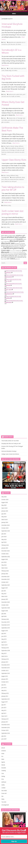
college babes (6, 241)
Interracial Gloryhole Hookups (12, 25)
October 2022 (4, 553)
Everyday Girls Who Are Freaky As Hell (11, 443)
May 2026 (3, 496)
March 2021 (4, 596)
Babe (4, 146)
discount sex (7, 243)
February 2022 (5, 571)
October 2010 (4, 730)
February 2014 (5, 659)
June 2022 (3, 562)
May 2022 (3, 565)
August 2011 (4, 702)
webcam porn (13, 257)
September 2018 (5, 650)
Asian (2, 753)
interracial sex (13, 250)
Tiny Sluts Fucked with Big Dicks (13, 77)
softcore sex (12, 256)
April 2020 (3, 616)
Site (2, 796)
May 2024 (3, 516)
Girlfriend (21, 146)
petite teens (19, 94)
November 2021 (5, 579)
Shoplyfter (16, 254)
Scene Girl (3, 793)
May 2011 (3, 710)
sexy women (5, 254)
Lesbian (3, 787)
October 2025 (4, 499)
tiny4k (12, 96)
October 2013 (4, 670)
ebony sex (7, 179)
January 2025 (4, 511)
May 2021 (3, 593)
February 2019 (5, 647)
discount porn (16, 241)
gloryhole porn (12, 42)
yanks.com (17, 258)
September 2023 (5, 531)
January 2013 (4, 679)
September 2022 (5, 556)
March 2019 (4, 645)
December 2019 (5, 622)
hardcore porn (17, 68)
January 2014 (4, 662)
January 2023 (4, 548)
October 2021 (4, 582)
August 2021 (4, 588)
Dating (16, 146)
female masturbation (15, 245)
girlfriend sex (11, 246)
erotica (23, 243)
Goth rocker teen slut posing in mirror (12, 212)
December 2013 (5, 665)
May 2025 (3, 505)
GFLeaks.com (18, 150)
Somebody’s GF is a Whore (11, 51)
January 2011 (4, 722)
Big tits (8, 146)
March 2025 (4, 508)
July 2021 (3, 590)
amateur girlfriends (12, 148)
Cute (2, 773)
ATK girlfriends (7, 239)
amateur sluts (12, 118)
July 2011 (3, 704)
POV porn (11, 252)
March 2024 (4, 519)
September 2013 (5, 673)
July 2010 (3, 736)
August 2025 (4, 502)
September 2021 (5, 585)
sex (1, 254)
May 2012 (3, 690)
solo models (20, 256)
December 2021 (5, 576)
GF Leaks (11, 68)
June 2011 (3, 707)
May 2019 (3, 639)
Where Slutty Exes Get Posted (13, 103)
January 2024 (4, 522)
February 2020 (5, 619)
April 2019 (3, 642)
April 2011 (3, 713)
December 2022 (5, 551)
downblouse (18, 243)
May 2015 (3, 653)
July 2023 (3, 533)
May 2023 (3, 539)
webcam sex (21, 257)
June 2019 (3, 636)
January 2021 (4, 599)
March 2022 (4, 568)
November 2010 (5, 727)
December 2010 (5, 724)
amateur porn (20, 148)
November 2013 (5, 667)
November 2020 (5, 602)
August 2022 (4, 559)
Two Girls (3, 802)
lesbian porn (19, 250)
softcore (20, 254)
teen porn (14, 181)
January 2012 (4, 696)
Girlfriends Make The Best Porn (12, 129)
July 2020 (3, 613)
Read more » (5, 65)
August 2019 (4, 630)
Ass (2, 756)
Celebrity (3, 770)
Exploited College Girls (5, 245)
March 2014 (4, 656)
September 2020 (5, 608)
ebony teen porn (14, 179)
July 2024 (3, 514)
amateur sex (5, 150)
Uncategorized (5, 177)
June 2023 (3, 536)
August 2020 (4, 610)
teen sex (8, 96)
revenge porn (19, 120)
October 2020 (4, 605)
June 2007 (3, 739)
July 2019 (3, 633)
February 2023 (5, 545)
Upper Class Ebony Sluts (14, 159)
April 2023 (3, 542)
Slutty (4, 42)
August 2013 (4, 676)
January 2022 (4, 573)
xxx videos (18, 44)
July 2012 (3, 685)
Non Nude (4, 790)
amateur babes (12, 235)
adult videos (4, 235)
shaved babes (11, 254)
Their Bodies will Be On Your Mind (10, 440)
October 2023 (4, 528)
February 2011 (5, 719)
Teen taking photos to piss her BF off (13, 188)
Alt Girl (3, 748)
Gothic (4, 227)
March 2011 (4, 716)
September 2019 (5, 628)
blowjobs (19, 239)
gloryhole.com (20, 42)
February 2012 (5, 693)
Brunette (3, 768)
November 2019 (5, 625)
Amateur (3, 750)
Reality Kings (8, 70)
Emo (2, 779)
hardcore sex (18, 152)
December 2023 (5, 525)
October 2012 (4, 682)
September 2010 (5, 733)
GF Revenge (19, 118)
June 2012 (3, 687)
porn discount (11, 44)
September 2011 (5, 699)
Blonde (12, 146)
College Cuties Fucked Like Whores (10, 454)
